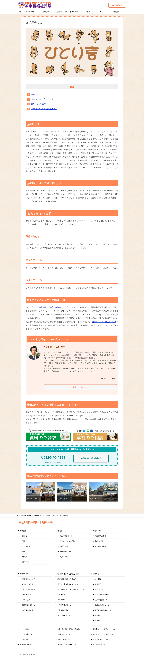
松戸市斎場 (64, 557)
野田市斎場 (64, 546)
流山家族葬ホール (66, 536)
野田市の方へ (95, 498)
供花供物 (25, 562)
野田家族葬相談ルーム (103, 610)
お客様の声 (74, 12)
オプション (26, 546)
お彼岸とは (35, 94)
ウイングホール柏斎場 (67, 541)
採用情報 (98, 620)
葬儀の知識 (24, 574)
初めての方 (31, 12)
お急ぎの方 (118, 5)
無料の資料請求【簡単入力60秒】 (69, 629)
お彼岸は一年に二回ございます (42, 99)
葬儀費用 (46, 12)
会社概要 (98, 579)
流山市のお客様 (100, 536)
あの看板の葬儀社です (103, 594)
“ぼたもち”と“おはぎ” (38, 104)
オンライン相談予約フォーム (67, 645)
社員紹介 (98, 584)
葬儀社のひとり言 (26, 645)
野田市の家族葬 (71, 307)
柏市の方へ (63, 498)
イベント (101, 12)
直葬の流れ (26, 600)
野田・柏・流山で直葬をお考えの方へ (70, 589)
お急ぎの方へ (62, 594)
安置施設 (98, 615)
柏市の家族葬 (55, 307)
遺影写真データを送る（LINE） (104, 634)
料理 (23, 551)
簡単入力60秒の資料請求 (92, 458)
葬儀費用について (28, 579)
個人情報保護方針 (99, 645)
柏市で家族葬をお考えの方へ (67, 579)
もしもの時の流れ (28, 589)
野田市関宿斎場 (65, 551)
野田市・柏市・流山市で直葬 (104, 322)
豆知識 (88, 12)
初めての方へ (62, 600)
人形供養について (28, 634)
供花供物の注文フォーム (101, 639)
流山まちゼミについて (30, 639)
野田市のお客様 (100, 546)
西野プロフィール (109, 378)
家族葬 (24, 536)
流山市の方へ (32, 498)
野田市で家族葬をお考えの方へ (68, 584)
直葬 (23, 541)
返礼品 (24, 557)
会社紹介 (115, 12)
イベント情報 (24, 629)
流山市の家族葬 (39, 307)
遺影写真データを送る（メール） (104, 629)
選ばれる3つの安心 (64, 615)
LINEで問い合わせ (63, 639)
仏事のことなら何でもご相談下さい (44, 109)
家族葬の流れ (27, 594)
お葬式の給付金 (27, 610)
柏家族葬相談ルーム (102, 605)
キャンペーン (100, 589)
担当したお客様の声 (80, 387)
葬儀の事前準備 (27, 584)
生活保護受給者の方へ (65, 605)
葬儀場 (59, 12)
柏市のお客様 (100, 541)
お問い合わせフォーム (65, 634)
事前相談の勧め (63, 610)
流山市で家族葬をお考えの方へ (68, 574)
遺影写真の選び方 (28, 605)
